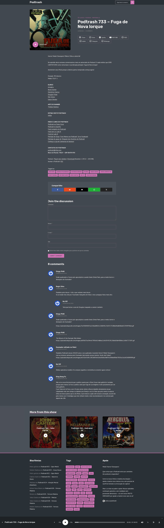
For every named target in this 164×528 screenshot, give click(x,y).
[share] (153, 522)
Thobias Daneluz (53, 107)
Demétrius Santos (53, 92)
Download (71, 159)
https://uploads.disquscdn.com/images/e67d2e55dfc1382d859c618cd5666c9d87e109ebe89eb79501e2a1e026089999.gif (95, 357)
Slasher (80, 502)
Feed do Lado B (53, 134)
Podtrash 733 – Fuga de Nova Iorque (20, 522)
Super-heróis (71, 506)
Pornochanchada (72, 496)
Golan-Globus (89, 483)
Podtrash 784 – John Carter (45, 429)
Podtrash (36, 2)
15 (59, 522)
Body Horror (71, 473)
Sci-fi (82, 175)
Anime (77, 467)
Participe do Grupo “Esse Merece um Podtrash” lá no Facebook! (68, 136)
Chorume (69, 476)
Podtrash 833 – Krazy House (52, 470)
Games (81, 483)
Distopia (51, 171)
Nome (50, 223)
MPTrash (69, 493)
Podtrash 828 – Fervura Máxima (47, 494)
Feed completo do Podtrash (57, 129)
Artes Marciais (86, 467)
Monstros (87, 489)
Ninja (82, 493)
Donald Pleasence (63, 171)
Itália (68, 489)
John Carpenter (106, 171)
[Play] (65, 522)
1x (148, 522)
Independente (83, 486)
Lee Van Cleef (63, 175)
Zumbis (77, 509)
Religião (91, 496)
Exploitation (83, 480)
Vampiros (69, 509)
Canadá (85, 473)
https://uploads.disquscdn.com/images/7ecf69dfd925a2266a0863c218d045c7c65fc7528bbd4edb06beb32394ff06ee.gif (95, 326)
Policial (89, 493)
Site (49, 242)
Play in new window (60, 159)
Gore (68, 486)
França (75, 483)
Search (132, 2)
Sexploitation (71, 502)
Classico (81, 17)
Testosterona (91, 175)
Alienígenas (70, 467)
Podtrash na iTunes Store (56, 124)
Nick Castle (74, 175)
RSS (62, 161)
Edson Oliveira (52, 99)
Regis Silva (60, 286)
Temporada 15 (96, 17)
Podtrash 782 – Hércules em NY (118, 429)
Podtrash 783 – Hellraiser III (82, 429)
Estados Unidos (76, 171)
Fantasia (91, 480)
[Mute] (142, 522)
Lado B (80, 489)
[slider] (100, 522)
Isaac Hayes (94, 171)
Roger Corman (71, 499)
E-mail (50, 232)
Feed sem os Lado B (54, 132)
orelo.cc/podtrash (110, 501)
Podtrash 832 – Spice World (50, 467)
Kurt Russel (53, 175)
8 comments (89, 31)
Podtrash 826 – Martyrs (49, 497)
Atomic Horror (71, 470)
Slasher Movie (89, 502)
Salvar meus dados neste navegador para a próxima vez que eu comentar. (69, 250)
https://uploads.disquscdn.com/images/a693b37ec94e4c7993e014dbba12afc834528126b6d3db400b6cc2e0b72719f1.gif (95, 340)
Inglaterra (93, 486)
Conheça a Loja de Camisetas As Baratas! (61, 141)
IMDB (50, 115)
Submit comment (56, 256)
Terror (79, 506)
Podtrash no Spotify (54, 127)
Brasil (79, 473)
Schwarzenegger (83, 499)
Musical (76, 493)
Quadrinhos (83, 496)
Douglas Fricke (52, 94)
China (91, 473)
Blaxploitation (83, 470)
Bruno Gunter (52, 90)
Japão (74, 489)
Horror (74, 486)
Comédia (77, 476)
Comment (50, 204)
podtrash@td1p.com (54, 150)
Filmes (86, 171)
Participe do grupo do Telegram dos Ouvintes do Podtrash (66, 139)
